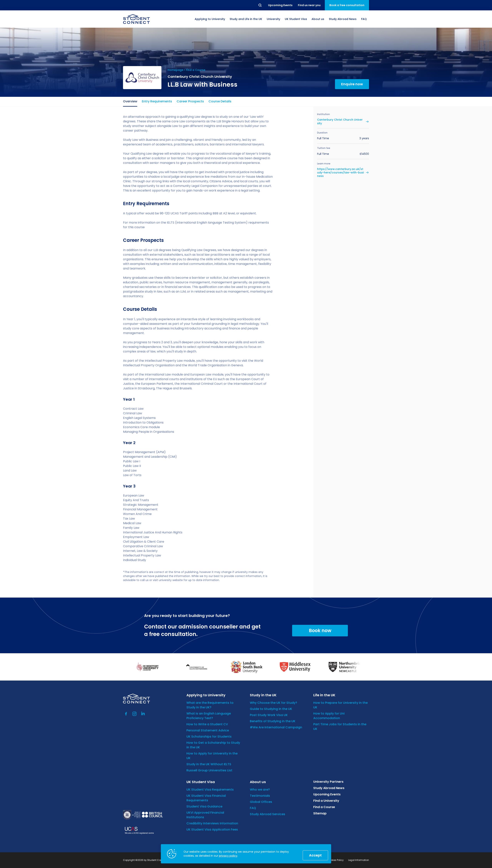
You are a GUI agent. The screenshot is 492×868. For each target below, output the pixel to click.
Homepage (175, 70)
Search (260, 5)
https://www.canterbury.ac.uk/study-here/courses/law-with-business (340, 172)
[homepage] (136, 19)
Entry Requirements (157, 101)
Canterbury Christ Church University (340, 121)
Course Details (220, 101)
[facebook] (126, 714)
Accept (315, 855)
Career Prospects (190, 101)
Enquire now (352, 84)
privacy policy (228, 856)
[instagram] (134, 714)
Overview (130, 101)
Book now (320, 630)
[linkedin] (143, 714)
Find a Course (195, 70)
